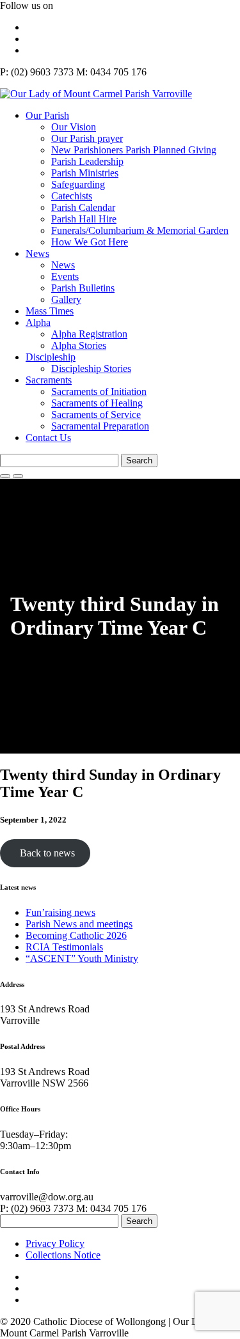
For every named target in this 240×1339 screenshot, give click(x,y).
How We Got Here (89, 241)
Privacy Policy (55, 1243)
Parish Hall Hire (83, 218)
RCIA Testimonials (64, 946)
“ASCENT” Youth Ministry (82, 958)
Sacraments (49, 380)
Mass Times (50, 311)
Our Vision (73, 126)
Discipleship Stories (91, 368)
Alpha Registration (89, 334)
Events (65, 276)
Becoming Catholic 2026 (76, 935)
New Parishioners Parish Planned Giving (133, 149)
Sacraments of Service (96, 414)
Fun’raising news (60, 912)
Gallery (66, 299)
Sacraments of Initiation (99, 391)
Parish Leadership (87, 161)
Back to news (45, 853)
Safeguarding (78, 184)
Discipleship (51, 357)
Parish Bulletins (83, 288)
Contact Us (48, 437)
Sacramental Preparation (100, 426)
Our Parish (47, 115)
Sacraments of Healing (97, 403)
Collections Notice (63, 1255)
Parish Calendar (83, 207)
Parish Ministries (84, 172)
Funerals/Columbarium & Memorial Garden (139, 230)
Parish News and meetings (79, 923)
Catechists (71, 195)
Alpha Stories (78, 345)
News (37, 253)
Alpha (38, 322)
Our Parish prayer (87, 138)
